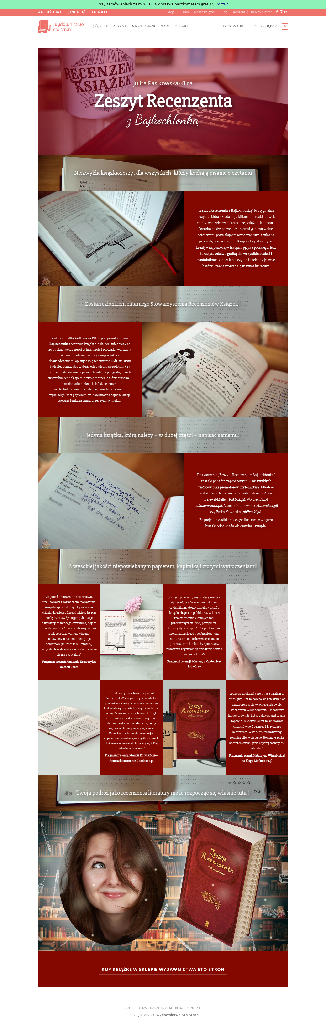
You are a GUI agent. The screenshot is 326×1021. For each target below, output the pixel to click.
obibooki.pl (251, 511)
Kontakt (239, 12)
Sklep (169, 12)
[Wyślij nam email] (285, 12)
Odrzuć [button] (221, 4)
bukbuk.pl (236, 499)
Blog (224, 12)
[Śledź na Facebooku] (276, 12)
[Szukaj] (97, 26)
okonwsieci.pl (266, 505)
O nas (184, 12)
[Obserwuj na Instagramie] (281, 12)
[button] (261, 12)
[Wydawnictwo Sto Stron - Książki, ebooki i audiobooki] (61, 26)
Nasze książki (204, 12)
